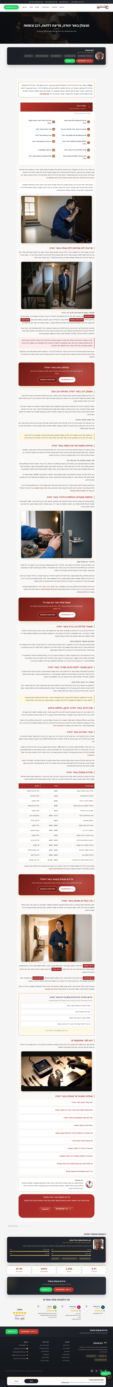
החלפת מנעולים (82, 592)
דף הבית (62, 7)
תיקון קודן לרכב (58, 725)
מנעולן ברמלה (45, 1357)
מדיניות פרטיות (65, 1382)
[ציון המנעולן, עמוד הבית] (102, 7)
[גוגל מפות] (101, 1371)
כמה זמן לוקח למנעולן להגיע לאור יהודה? (78, 1118)
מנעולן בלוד (46, 1354)
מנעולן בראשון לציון (44, 1348)
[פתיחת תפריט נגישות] (109, 1376)
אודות (31, 7)
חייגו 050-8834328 (67, 379)
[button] (104, 1314)
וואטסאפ (68, 61)
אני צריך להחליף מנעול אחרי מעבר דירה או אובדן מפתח (73, 1024)
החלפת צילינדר (65, 1360)
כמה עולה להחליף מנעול (49, 589)
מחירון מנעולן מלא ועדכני (57, 869)
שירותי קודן (66, 1351)
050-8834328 (44, 94)
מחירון (37, 7)
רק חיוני (16, 1381)
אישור (31, 1381)
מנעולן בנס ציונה (45, 1360)
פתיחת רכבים (66, 1348)
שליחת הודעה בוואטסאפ (20, 1348)
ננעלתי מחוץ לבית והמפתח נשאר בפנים (78, 1005)
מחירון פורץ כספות (41, 488)
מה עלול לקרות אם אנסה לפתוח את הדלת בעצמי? (75, 1164)
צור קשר (24, 7)
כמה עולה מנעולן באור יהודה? (82, 1102)
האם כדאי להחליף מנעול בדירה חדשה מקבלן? (76, 1156)
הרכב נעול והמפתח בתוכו (82, 1012)
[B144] (92, 1371)
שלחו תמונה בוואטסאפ (47, 379)
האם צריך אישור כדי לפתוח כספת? (80, 1148)
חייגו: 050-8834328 (62, 1209)
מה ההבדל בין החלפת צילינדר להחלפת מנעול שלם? (74, 1133)
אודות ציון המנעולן (51, 989)
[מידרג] (96, 1371)
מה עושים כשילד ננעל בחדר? (82, 1141)
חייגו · (83, 61)
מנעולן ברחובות (45, 1351)
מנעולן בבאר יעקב (44, 1345)
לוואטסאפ (45, 1209)
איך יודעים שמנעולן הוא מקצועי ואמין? (79, 1171)
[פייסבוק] (105, 1371)
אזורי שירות (46, 7)
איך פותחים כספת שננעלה (79, 491)
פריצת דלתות (66, 1345)
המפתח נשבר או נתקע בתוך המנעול (79, 1018)
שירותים (55, 7)
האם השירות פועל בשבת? (83, 1125)
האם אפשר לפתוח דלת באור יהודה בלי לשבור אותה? (74, 1110)
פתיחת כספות (66, 1354)
